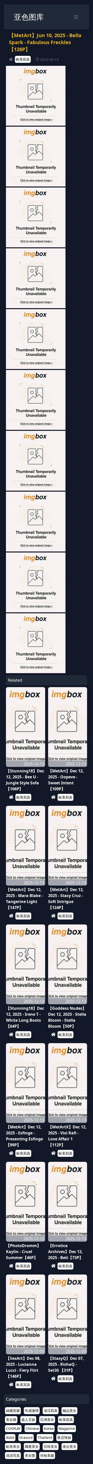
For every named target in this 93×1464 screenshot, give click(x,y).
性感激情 (32, 1410)
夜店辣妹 (64, 1437)
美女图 (30, 1455)
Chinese (32, 1428)
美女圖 (11, 1419)
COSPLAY (13, 1428)
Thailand (45, 1437)
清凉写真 (13, 1455)
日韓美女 (51, 1446)
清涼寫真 (51, 1410)
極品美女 (69, 1410)
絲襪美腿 (13, 1410)
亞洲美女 (47, 1419)
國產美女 (32, 1446)
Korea (49, 1428)
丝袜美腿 (47, 1455)
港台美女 (69, 1446)
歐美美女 (13, 1446)
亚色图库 (29, 17)
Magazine (67, 1428)
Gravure (26, 1437)
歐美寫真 (23, 59)
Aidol (10, 1437)
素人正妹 (28, 1419)
